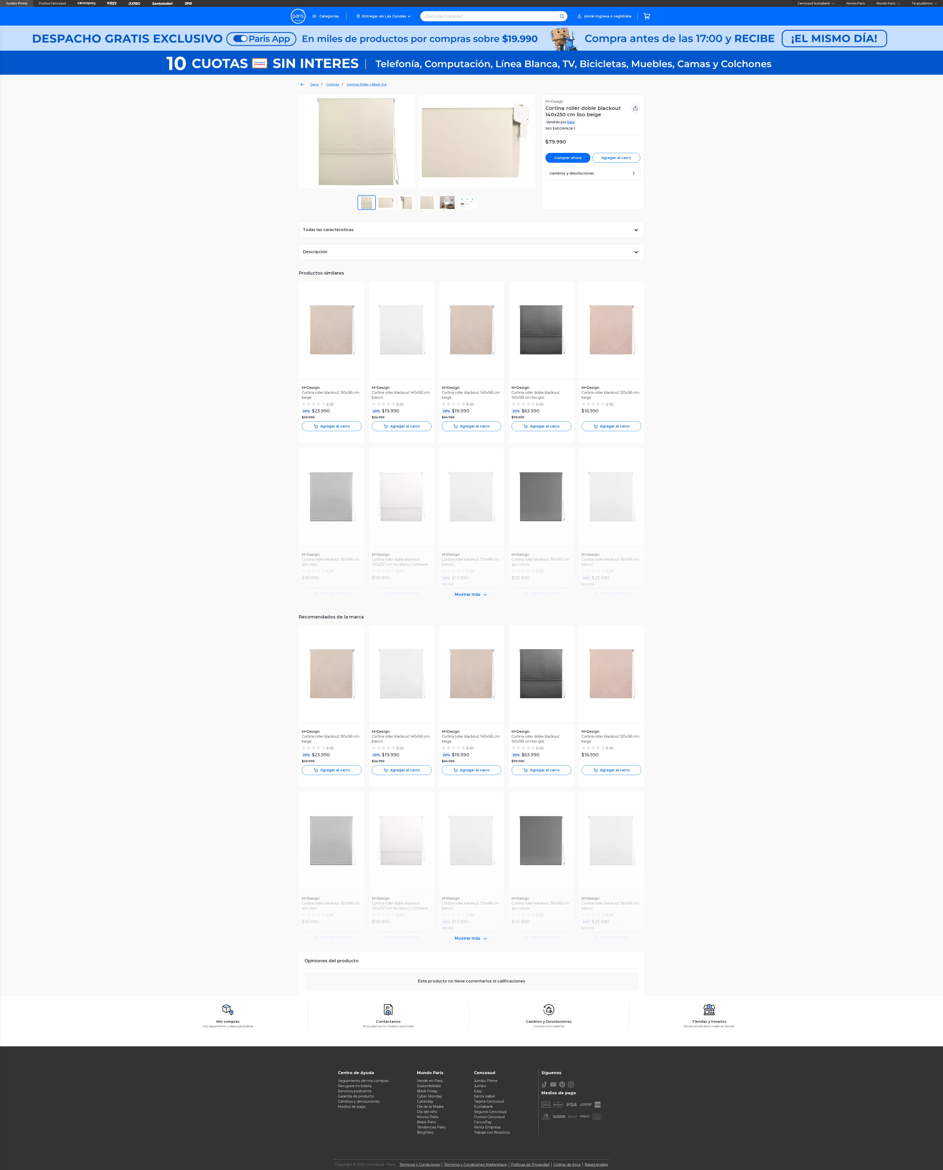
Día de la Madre (430, 1106)
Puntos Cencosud (52, 3)
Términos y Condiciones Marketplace (475, 1164)
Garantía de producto (356, 1096)
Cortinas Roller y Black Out (367, 84)
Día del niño (427, 1112)
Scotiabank (483, 1106)
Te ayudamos (922, 3)
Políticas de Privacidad (530, 1164)
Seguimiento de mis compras (363, 1081)
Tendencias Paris (431, 1127)
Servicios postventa (354, 1091)
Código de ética (567, 1164)
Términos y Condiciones (419, 1164)
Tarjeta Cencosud (489, 1101)
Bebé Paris (426, 1122)
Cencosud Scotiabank (814, 3)
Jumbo (480, 1086)
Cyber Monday (429, 1096)
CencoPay (483, 1122)
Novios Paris (855, 3)
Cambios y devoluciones (358, 1101)
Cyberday (425, 1101)
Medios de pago (352, 1106)
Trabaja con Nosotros (492, 1132)
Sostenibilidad (429, 1086)
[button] (383, 16)
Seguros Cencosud (490, 1112)
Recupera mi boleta (355, 1086)
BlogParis (425, 1132)
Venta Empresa (487, 1127)
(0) (332, 404)
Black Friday (427, 1091)
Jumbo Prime (16, 3)
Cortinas (332, 84)
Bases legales (596, 1164)
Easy (571, 122)
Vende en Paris (430, 1081)
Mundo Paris (885, 3)
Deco (314, 84)
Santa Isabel (484, 1096)
